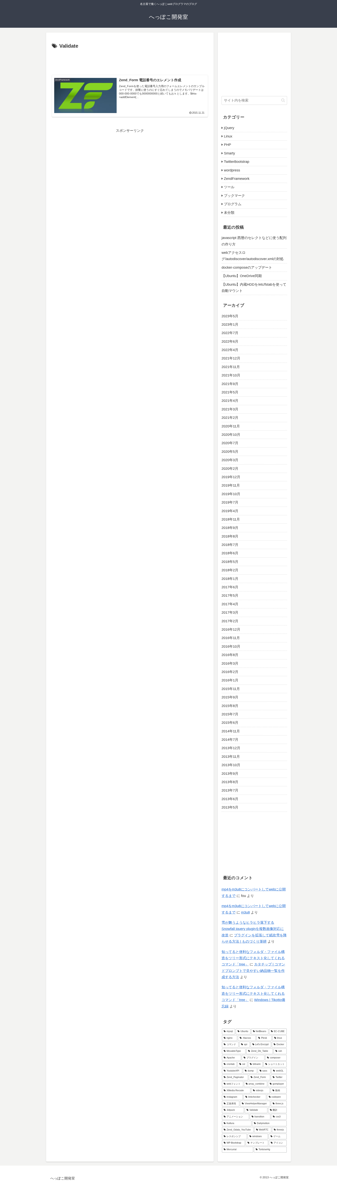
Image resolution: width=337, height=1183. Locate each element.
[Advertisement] (130, 61)
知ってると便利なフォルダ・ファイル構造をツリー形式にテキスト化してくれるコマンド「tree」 (253, 958)
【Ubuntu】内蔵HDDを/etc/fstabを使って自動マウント (254, 288)
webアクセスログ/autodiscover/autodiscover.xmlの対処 (253, 256)
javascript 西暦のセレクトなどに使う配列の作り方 (254, 241)
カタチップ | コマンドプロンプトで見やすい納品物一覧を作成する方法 (253, 970)
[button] (283, 100)
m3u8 (245, 912)
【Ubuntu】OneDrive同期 (242, 276)
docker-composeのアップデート (247, 267)
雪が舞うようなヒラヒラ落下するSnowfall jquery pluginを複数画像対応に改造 (253, 929)
